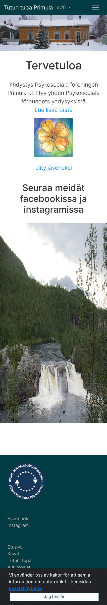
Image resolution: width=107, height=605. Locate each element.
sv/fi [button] (62, 7)
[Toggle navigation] (95, 7)
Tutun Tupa (19, 560)
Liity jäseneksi (53, 167)
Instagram (18, 525)
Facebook (17, 518)
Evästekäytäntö (25, 588)
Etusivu (15, 547)
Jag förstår (54, 596)
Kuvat (13, 553)
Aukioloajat (19, 567)
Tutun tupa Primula (28, 7)
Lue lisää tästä (54, 109)
